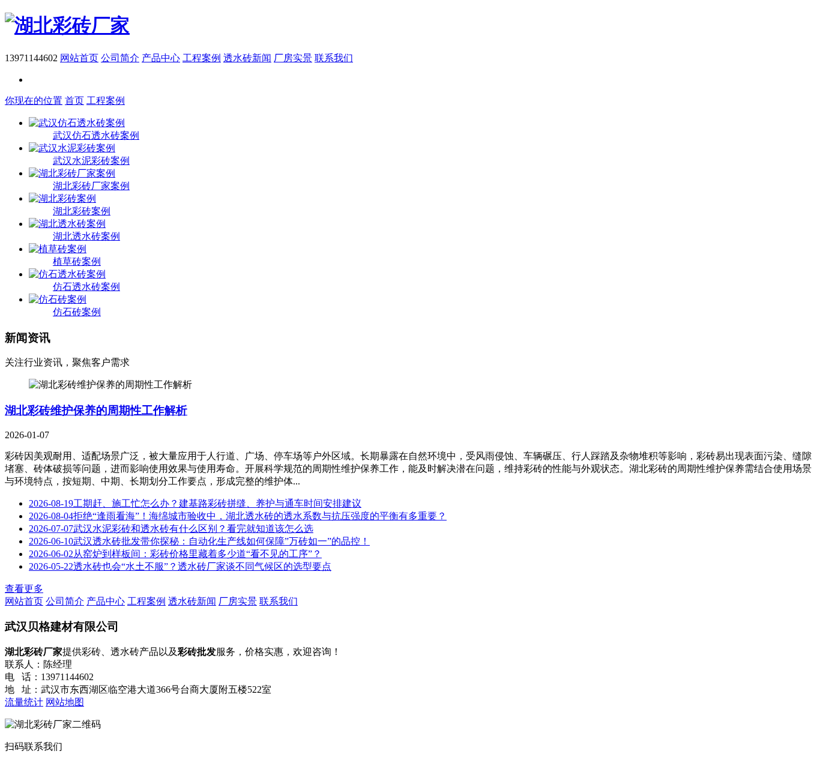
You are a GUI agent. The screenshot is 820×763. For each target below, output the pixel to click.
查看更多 (24, 589)
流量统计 (24, 702)
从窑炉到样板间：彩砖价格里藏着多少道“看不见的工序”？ (175, 554)
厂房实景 (293, 58)
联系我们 (334, 58)
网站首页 (79, 58)
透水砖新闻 (247, 58)
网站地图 (65, 702)
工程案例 (201, 58)
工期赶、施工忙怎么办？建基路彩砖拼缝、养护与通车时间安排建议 (195, 503)
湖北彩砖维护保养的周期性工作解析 (96, 410)
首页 (74, 100)
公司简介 (120, 58)
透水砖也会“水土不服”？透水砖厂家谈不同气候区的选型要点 (180, 566)
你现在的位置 (33, 100)
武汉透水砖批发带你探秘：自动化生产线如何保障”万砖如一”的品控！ (199, 541)
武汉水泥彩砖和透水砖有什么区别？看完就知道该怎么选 (171, 528)
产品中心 (161, 58)
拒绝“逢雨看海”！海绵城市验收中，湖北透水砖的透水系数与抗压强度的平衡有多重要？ (238, 516)
